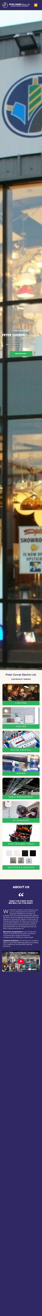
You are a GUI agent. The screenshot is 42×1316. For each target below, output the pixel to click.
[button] (35, 5)
